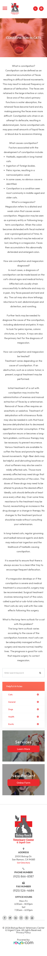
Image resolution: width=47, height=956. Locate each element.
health (11, 717)
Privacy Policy (23, 932)
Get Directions (23, 863)
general (11, 702)
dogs (10, 709)
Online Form (23, 782)
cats (10, 694)
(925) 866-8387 (23, 876)
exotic (11, 724)
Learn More (23, 748)
